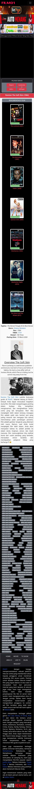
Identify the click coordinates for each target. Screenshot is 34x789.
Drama (16, 328)
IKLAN (25, 660)
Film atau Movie (13, 716)
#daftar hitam (6, 468)
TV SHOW (24, 656)
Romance (22, 328)
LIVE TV (17, 660)
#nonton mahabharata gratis (10, 627)
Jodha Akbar (7, 762)
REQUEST (17, 664)
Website (7, 710)
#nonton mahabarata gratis (24, 624)
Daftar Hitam (9, 777)
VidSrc (11, 89)
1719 (19, 333)
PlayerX (11, 85)
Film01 (10, 399)
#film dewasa (6, 495)
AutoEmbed (22, 85)
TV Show (24, 716)
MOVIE (16, 656)
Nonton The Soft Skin (9, 397)
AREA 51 (9, 660)
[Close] (18, 12)
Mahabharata (7, 751)
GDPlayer (22, 89)
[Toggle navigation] (30, 3)
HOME (8, 656)
